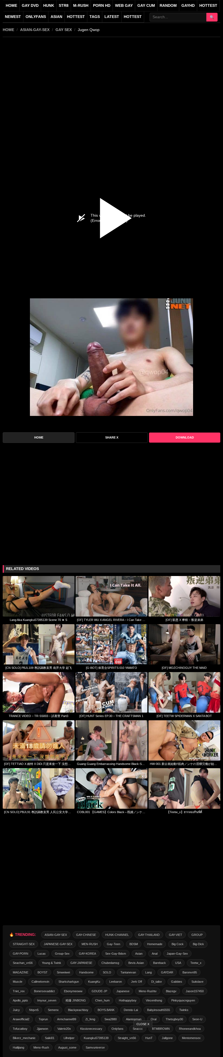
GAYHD (188, 6)
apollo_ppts (20, 1000)
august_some (67, 1047)
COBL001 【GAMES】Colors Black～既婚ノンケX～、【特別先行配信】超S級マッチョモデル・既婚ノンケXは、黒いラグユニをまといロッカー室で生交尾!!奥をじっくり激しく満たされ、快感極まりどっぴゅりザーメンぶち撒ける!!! (111, 812)
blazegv (171, 991)
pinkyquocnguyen (183, 1000)
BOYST (43, 972)
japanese (122, 991)
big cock (178, 944)
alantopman (133, 1019)
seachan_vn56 (23, 962)
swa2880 (110, 1019)
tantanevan (128, 972)
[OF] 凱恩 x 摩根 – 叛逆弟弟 (184, 619)
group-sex (62, 953)
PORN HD (101, 6)
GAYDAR (167, 972)
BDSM (133, 944)
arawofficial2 (21, 1019)
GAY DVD (30, 6)
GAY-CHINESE (86, 934)
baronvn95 (189, 972)
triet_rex (19, 991)
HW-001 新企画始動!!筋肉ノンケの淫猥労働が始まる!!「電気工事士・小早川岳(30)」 (184, 763)
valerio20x (64, 1028)
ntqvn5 (34, 1010)
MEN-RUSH (90, 944)
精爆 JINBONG (76, 1000)
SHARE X (111, 437)
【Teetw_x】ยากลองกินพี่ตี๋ (184, 812)
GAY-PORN (20, 953)
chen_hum (102, 1000)
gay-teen (113, 944)
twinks (183, 1010)
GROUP (197, 934)
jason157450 (195, 991)
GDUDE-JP (99, 991)
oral (153, 1019)
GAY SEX (63, 29)
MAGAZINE (20, 972)
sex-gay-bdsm (115, 953)
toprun (43, 1019)
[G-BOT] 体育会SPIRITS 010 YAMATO (111, 667)
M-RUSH (80, 6)
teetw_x (196, 962)
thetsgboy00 (174, 1019)
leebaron (115, 981)
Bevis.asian (136, 962)
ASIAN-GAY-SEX (34, 29)
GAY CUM (146, 6)
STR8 (64, 6)
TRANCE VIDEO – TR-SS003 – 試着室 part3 (38, 716)
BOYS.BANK (106, 1010)
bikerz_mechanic (24, 1038)
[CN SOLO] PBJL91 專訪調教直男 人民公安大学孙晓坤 (38, 812)
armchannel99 (66, 1019)
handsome (86, 972)
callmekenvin (40, 981)
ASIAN (56, 17)
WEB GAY (124, 6)
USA (178, 962)
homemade (154, 944)
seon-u (197, 1019)
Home (11, 6)
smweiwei (63, 972)
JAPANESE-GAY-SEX (58, 944)
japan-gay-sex (177, 953)
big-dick (198, 944)
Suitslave (197, 981)
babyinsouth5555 (158, 1010)
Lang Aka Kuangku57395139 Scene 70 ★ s (38, 619)
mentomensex (191, 1038)
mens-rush (41, 1047)
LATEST (111, 17)
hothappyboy (128, 1000)
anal (154, 953)
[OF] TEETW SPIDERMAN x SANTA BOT (184, 716)
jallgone (167, 1038)
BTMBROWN (161, 1028)
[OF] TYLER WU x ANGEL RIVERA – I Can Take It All (111, 619)
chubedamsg (110, 962)
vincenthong (154, 1000)
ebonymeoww (73, 991)
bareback (159, 962)
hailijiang (18, 1047)
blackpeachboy (78, 1010)
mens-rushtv (148, 991)
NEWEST (13, 17)
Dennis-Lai (131, 1010)
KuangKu (94, 981)
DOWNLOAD (185, 437)
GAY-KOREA (87, 953)
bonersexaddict (44, 991)
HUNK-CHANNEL (117, 934)
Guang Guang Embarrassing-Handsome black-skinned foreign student (111, 763)
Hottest (76, 17)
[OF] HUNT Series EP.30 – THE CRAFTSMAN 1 (111, 716)
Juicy (16, 1010)
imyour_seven (46, 1000)
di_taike (156, 981)
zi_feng (90, 1019)
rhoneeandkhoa (190, 1028)
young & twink (51, 962)
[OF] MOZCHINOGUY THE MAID (184, 667)
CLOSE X (143, 1024)
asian (139, 953)
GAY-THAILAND (149, 934)
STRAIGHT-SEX (24, 944)
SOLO (107, 972)
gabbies (176, 981)
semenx (53, 1010)
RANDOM (168, 6)
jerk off (136, 981)
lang (148, 972)
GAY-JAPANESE (81, 962)
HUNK (48, 6)
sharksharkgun (68, 981)
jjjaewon (42, 1028)
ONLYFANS (36, 17)
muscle (17, 981)
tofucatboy (20, 1028)
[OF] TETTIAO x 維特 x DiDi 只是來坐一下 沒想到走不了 (38, 763)
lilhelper (69, 1038)
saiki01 (49, 1038)
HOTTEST (208, 6)
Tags (94, 17)
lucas (42, 953)
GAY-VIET (175, 934)
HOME (8, 29)
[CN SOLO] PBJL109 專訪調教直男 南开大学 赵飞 (38, 667)
